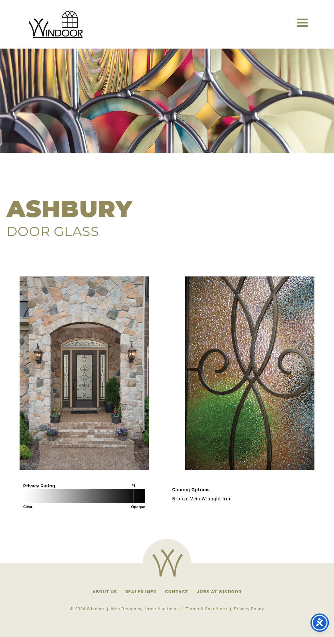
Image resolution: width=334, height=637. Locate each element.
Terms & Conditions (206, 608)
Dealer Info (141, 591)
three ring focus (162, 608)
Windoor (56, 24)
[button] (302, 22)
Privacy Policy (249, 608)
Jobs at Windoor (219, 591)
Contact (177, 591)
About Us (104, 591)
